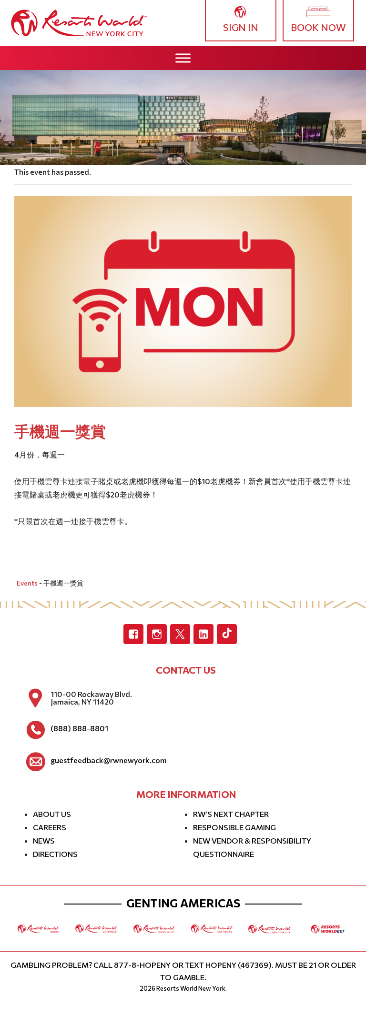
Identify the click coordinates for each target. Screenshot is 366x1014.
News (44, 840)
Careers (49, 827)
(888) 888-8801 (79, 728)
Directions (55, 853)
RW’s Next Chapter (231, 813)
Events (27, 583)
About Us (52, 813)
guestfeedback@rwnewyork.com (109, 760)
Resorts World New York (190, 988)
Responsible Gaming (234, 827)
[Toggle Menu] (183, 57)
